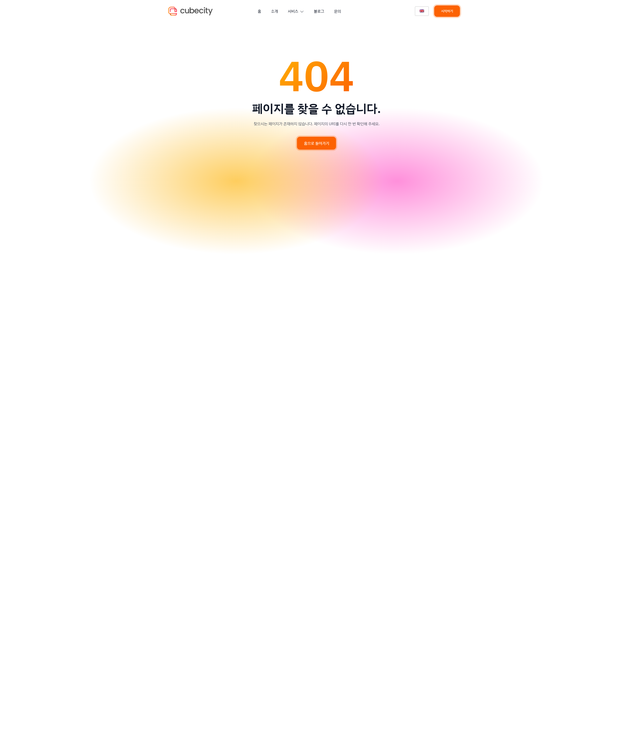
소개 (274, 11)
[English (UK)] (421, 11)
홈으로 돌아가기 (316, 143)
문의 (337, 11)
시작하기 (447, 11)
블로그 (319, 11)
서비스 (293, 11)
